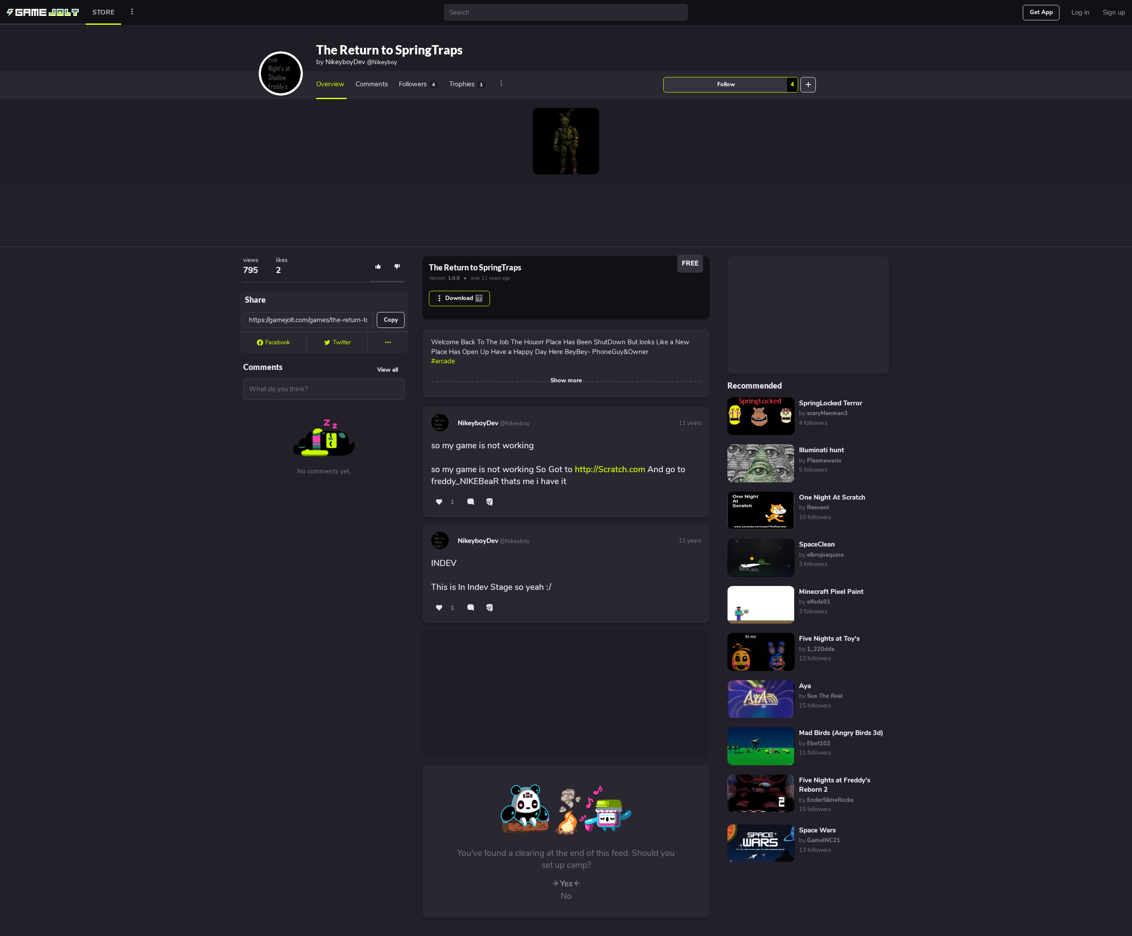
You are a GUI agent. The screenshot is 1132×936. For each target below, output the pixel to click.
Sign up (1114, 12)
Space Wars (817, 830)
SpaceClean (817, 544)
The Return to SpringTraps (389, 49)
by (823, 413)
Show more (566, 381)
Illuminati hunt (821, 450)
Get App (1041, 12)
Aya (805, 686)
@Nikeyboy (514, 424)
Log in (1080, 12)
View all (387, 370)
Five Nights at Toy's (829, 638)
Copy (391, 320)
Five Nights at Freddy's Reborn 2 (834, 785)
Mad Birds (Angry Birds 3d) (841, 732)
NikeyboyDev (361, 62)
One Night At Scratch (832, 497)
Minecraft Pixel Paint (831, 591)
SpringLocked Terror (830, 403)
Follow (755, 85)
